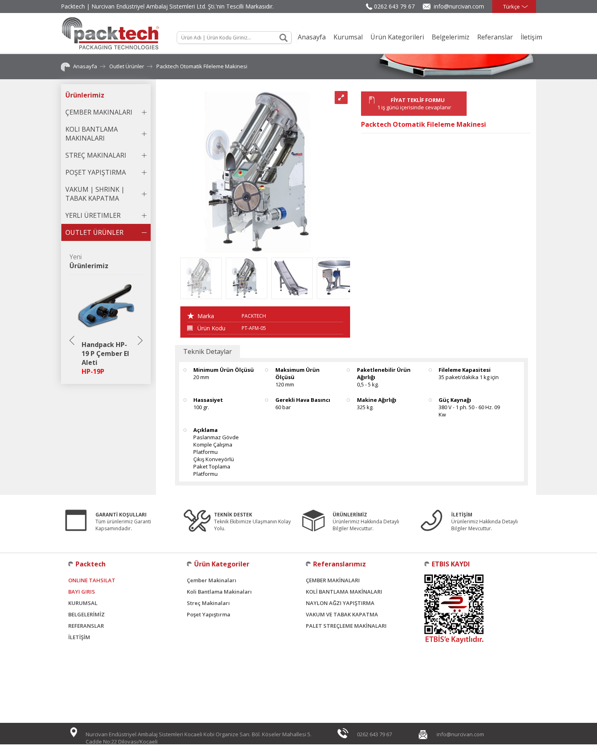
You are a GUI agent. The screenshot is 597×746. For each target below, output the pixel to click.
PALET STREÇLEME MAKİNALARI (346, 625)
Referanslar (495, 37)
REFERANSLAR (86, 625)
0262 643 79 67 (394, 6)
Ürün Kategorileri (397, 37)
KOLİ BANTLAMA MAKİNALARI (344, 591)
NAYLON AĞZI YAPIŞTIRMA (340, 603)
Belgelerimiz (450, 37)
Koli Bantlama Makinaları (219, 591)
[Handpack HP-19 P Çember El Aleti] (106, 334)
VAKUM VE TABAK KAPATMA (342, 614)
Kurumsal (348, 37)
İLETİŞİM (79, 637)
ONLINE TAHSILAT (91, 580)
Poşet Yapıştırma (208, 614)
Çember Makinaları (211, 580)
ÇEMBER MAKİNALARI (333, 580)
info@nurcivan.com (459, 6)
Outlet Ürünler (126, 66)
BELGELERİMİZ (86, 614)
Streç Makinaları (208, 603)
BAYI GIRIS (81, 591)
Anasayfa (312, 37)
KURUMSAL (82, 603)
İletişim (531, 37)
